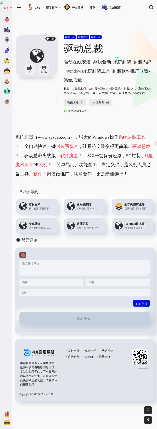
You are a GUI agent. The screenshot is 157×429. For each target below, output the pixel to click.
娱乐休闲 (52, 7)
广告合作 (74, 356)
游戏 (92, 7)
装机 (42, 164)
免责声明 (90, 350)
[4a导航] (38, 354)
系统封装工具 (86, 93)
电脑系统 (83, 37)
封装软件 (129, 88)
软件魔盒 (124, 93)
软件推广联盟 (107, 93)
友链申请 (74, 350)
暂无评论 (29, 240)
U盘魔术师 (79, 88)
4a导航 (49, 394)
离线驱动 (144, 88)
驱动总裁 (139, 93)
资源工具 (70, 37)
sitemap (89, 356)
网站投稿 (107, 350)
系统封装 (69, 93)
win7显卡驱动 (97, 88)
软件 (37, 173)
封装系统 (115, 88)
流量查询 (104, 356)
